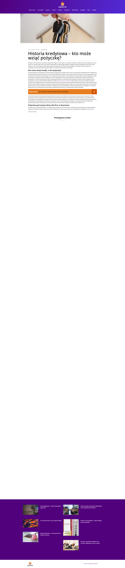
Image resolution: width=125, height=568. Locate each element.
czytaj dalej (32, 175)
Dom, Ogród (40, 10)
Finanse (54, 10)
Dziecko (47, 10)
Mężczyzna (66, 10)
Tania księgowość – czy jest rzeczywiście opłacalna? (47, 417)
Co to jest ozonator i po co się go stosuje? (50, 520)
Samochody (52, 357)
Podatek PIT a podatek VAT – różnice (42, 286)
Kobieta (60, 10)
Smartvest (92, 109)
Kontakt (94, 10)
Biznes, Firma (32, 10)
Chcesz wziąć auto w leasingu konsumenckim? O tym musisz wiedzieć (53, 228)
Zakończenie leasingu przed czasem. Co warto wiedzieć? (48, 355)
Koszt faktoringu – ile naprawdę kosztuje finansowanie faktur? (51, 168)
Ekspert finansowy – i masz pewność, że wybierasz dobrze (49, 481)
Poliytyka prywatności (93, 563)
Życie (89, 10)
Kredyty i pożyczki (36, 49)
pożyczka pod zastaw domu (65, 80)
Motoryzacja (75, 10)
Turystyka (82, 10)
